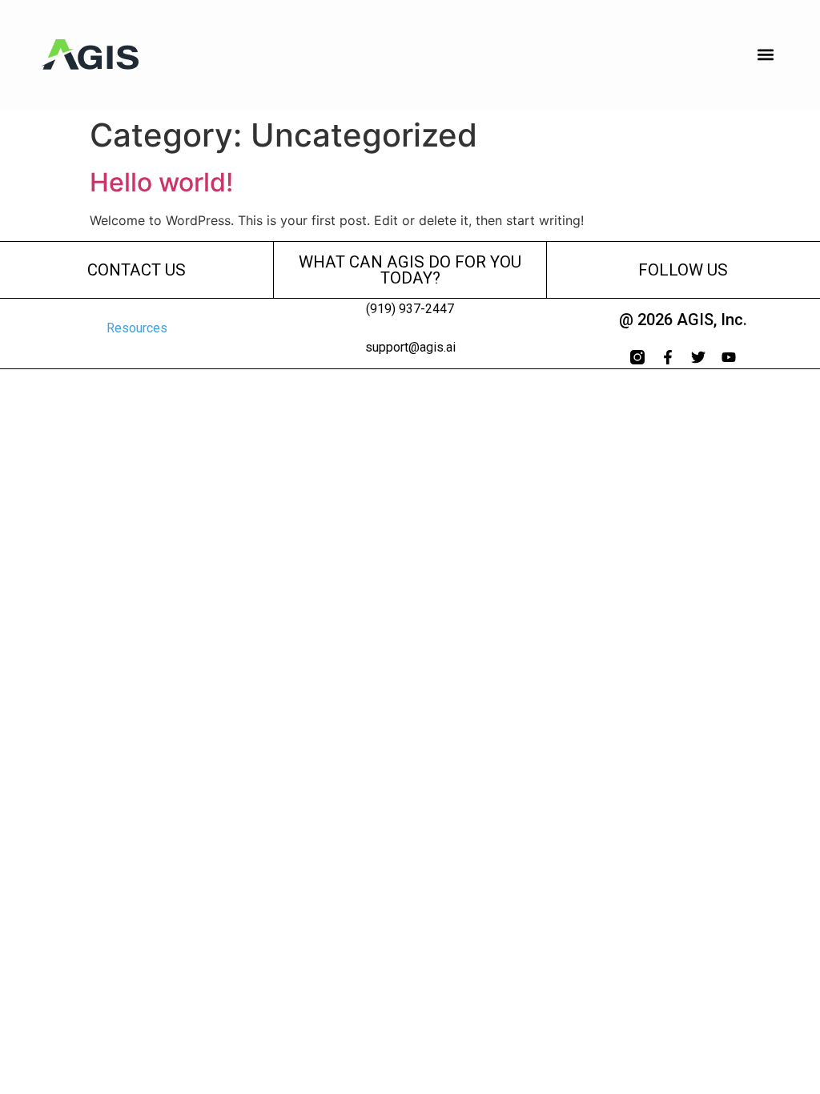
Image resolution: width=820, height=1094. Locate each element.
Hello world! (161, 182)
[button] (766, 55)
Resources (137, 328)
